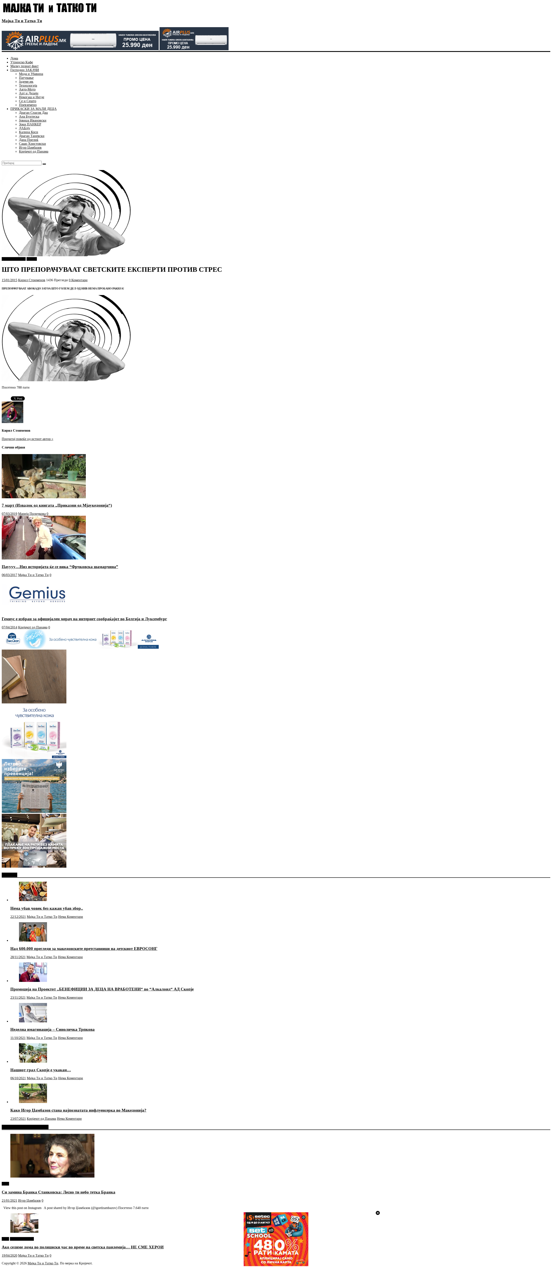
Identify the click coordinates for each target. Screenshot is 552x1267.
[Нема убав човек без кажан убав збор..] (33, 900)
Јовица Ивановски (32, 120)
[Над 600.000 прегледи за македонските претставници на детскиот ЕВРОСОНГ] (33, 940)
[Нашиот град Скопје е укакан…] (33, 1061)
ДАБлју (24, 128)
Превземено (28, 105)
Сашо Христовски (32, 143)
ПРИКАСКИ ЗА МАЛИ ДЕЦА (33, 109)
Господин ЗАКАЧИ (24, 70)
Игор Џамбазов (30, 147)
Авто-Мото (27, 89)
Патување (26, 78)
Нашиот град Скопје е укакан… (40, 1070)
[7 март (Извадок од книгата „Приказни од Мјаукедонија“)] (44, 497)
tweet (5, 1184)
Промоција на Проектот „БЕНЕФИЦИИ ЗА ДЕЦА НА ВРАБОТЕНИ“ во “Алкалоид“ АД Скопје (102, 989)
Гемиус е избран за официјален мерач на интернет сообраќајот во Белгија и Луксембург (84, 619)
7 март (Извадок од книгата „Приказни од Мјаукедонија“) (57, 505)
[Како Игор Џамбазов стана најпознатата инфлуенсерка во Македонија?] (33, 1102)
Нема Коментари (70, 917)
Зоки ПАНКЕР (30, 124)
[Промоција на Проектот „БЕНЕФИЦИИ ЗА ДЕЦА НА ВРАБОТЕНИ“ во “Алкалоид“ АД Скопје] (33, 981)
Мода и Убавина (31, 74)
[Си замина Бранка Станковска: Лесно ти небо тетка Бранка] (52, 1176)
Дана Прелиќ (28, 140)
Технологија (28, 85)
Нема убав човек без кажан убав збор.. (46, 908)
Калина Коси (28, 132)
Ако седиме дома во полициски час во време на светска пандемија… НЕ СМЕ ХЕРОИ (83, 1247)
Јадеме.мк (26, 81)
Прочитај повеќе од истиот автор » (27, 439)
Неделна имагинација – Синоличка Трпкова (52, 1029)
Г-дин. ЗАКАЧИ (14, 259)
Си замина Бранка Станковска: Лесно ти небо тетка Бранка (58, 1192)
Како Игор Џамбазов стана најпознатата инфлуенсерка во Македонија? (78, 1110)
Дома (14, 58)
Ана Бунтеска (29, 116)
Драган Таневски (31, 136)
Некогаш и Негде (31, 97)
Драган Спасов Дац (33, 112)
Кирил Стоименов (31, 280)
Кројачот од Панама (33, 151)
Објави (32, 259)
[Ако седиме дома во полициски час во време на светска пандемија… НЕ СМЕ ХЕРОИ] (24, 1231)
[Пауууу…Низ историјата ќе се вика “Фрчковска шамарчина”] (44, 558)
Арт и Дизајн (28, 93)
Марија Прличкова (32, 514)
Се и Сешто (27, 101)
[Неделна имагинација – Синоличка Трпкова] (33, 1021)
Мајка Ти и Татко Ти (22, 21)
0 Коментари (78, 280)
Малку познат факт (24, 66)
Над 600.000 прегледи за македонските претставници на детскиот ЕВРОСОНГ (83, 948)
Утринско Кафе (21, 62)
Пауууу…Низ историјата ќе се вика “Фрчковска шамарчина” (60, 566)
